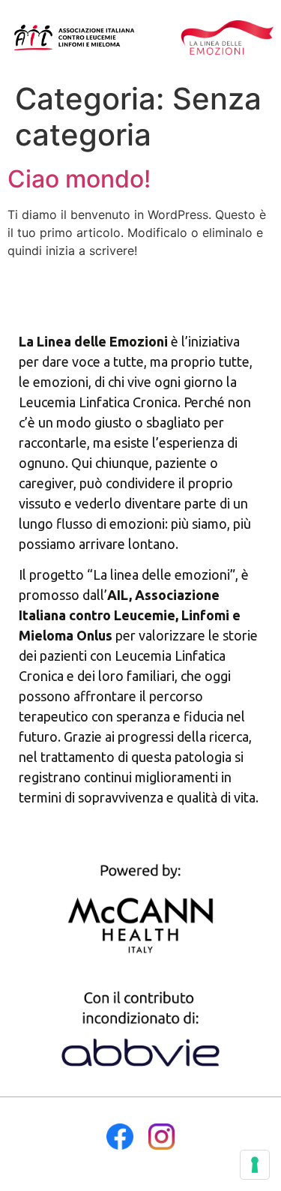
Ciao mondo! (79, 179)
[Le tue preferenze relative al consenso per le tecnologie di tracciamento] (255, 1164)
